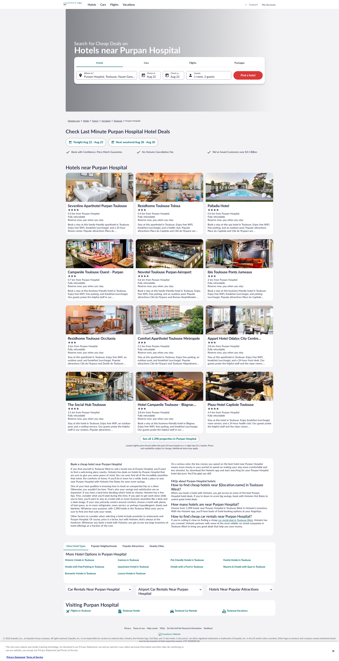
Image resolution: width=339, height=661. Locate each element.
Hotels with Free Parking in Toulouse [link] (84, 567)
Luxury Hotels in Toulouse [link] (131, 573)
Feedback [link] (208, 628)
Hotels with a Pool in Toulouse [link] (187, 567)
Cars (103, 4)
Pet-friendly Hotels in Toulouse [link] (187, 560)
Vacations (129, 4)
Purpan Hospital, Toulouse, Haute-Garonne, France (110, 76)
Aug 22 (151, 76)
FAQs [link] (162, 628)
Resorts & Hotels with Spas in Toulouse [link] (244, 567)
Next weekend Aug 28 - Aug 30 (135, 142)
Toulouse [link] (118, 121)
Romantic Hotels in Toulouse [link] (80, 573)
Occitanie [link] (106, 121)
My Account (268, 5)
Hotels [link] (86, 121)
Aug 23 (175, 76)
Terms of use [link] (139, 628)
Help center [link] (152, 628)
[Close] (333, 651)
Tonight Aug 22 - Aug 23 (88, 142)
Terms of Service (34, 657)
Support (253, 5)
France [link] (95, 121)
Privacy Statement (16, 657)
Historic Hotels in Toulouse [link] (79, 560)
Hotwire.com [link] (74, 121)
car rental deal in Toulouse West (235, 520)
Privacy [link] (127, 628)
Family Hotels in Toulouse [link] (237, 560)
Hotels (92, 4)
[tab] (99, 63)
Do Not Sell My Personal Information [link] (184, 628)
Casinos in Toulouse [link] (128, 560)
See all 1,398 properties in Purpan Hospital (169, 438)
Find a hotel (248, 75)
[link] (91, 611)
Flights (114, 4)
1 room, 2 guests (204, 76)
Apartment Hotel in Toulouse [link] (133, 567)
